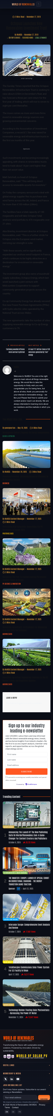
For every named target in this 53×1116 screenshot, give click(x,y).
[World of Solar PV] (31, 1057)
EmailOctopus (32, 784)
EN (7, 1112)
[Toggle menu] (38, 4)
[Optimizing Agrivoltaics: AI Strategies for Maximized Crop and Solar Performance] (26, 602)
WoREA (19, 34)
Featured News (27, 37)
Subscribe (44, 1099)
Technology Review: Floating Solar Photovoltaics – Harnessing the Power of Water (29, 1011)
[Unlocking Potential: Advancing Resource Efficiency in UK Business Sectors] (26, 454)
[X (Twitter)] (5, 1079)
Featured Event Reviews (10, 919)
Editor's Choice (14, 37)
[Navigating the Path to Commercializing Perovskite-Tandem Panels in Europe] (26, 551)
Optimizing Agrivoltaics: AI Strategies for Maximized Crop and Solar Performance (25, 628)
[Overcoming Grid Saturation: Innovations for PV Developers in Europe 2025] (26, 501)
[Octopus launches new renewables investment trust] (26, 60)
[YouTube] (17, 1079)
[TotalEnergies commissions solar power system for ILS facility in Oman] (26, 950)
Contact (15, 1107)
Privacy (42, 1105)
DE (13, 1112)
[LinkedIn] (11, 1079)
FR (20, 1112)
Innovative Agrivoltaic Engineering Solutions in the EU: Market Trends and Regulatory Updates (25, 679)
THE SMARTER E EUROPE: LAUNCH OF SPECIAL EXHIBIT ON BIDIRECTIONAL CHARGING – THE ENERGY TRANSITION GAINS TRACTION (29, 881)
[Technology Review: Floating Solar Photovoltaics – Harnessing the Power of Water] (26, 992)
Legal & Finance (41, 37)
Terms (7, 1107)
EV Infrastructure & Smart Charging (15, 873)
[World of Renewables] (9, 1057)
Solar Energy (8, 962)
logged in (21, 703)
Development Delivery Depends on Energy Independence (26, 432)
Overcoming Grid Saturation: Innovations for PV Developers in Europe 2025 (23, 528)
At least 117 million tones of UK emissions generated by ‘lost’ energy (39, 352)
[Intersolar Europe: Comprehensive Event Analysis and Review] (26, 907)
